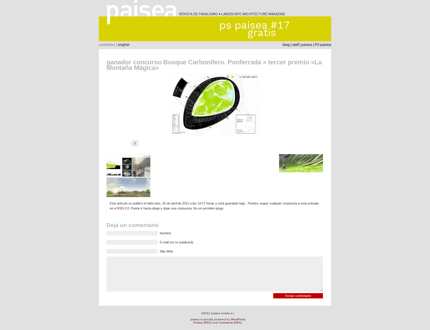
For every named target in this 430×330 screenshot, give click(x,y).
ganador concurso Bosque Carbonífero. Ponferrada (183, 62)
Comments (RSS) (230, 322)
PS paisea (323, 45)
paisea (306, 45)
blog (286, 45)
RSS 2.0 (123, 208)
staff (295, 45)
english (124, 45)
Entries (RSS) (202, 322)
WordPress (238, 319)
